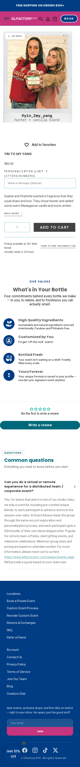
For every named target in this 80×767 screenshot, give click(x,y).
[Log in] (48, 19)
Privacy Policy (16, 664)
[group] (37, 76)
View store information (58, 245)
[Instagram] (35, 750)
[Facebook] (24, 750)
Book (69, 18)
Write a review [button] (40, 425)
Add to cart (54, 227)
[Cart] (54, 19)
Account (13, 649)
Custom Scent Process (22, 608)
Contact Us (14, 657)
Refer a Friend (16, 637)
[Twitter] (55, 750)
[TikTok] (45, 750)
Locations (13, 593)
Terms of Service (18, 671)
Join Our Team (17, 679)
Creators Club (16, 693)
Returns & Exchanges (21, 622)
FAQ (9, 630)
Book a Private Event (21, 601)
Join (40, 731)
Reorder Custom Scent (22, 615)
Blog (10, 686)
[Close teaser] (24, 743)
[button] (6, 18)
